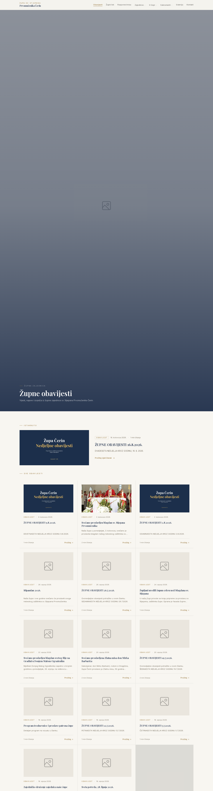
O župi (152, 5)
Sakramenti (165, 5)
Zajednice (139, 5)
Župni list (110, 5)
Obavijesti (97, 5)
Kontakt (190, 5)
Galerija (179, 5)
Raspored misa (124, 5)
